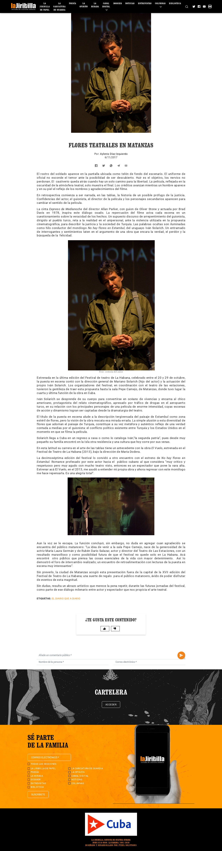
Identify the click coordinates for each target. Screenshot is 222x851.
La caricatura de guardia (59, 6)
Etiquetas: (44, 598)
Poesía (72, 3)
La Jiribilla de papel (45, 6)
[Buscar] (186, 6)
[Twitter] (194, 6)
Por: (97, 153)
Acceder (111, 704)
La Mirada (37, 776)
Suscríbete (38, 794)
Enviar (181, 655)
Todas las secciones (44, 764)
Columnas (77, 783)
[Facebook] (199, 6)
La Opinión (77, 772)
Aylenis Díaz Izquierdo (114, 153)
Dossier (117, 3)
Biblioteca (175, 3)
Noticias (130, 3)
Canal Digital (106, 5)
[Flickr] (210, 6)
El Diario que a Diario (66, 598)
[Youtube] (204, 6)
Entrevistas (145, 3)
